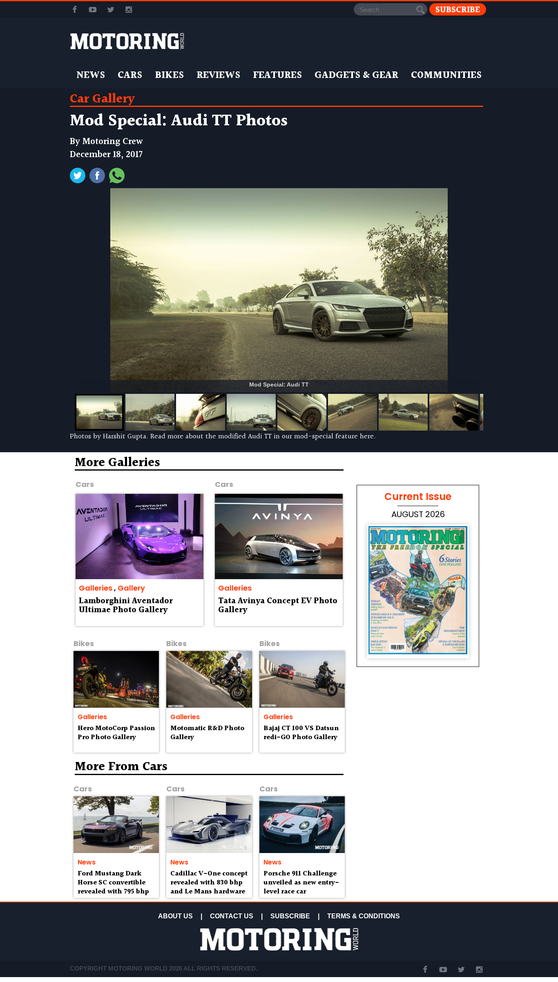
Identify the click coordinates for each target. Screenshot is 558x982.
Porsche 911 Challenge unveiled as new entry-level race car (301, 882)
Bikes (169, 75)
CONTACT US (231, 916)
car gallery (102, 99)
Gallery (131, 588)
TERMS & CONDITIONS (363, 916)
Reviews (218, 75)
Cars (130, 75)
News (90, 75)
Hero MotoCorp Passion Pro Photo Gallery (116, 733)
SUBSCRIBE (290, 916)
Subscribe (457, 10)
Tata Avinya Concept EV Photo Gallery (277, 606)
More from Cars (121, 767)
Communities (446, 75)
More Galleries (117, 463)
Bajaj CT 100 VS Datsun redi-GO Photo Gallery (301, 733)
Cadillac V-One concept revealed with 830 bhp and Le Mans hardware (209, 882)
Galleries (95, 588)
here (367, 436)
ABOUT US (175, 916)
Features (277, 75)
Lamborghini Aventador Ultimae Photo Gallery (126, 606)
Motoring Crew (113, 142)
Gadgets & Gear (356, 75)
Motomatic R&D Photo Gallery (207, 733)
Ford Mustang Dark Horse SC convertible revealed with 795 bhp (113, 882)
